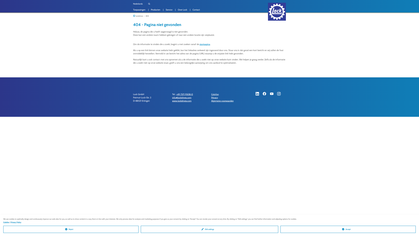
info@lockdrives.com (181, 97)
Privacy (214, 97)
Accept (348, 229)
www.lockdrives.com (181, 101)
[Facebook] (264, 94)
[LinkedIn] (257, 94)
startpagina (205, 44)
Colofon (215, 94)
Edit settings (209, 229)
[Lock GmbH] (277, 12)
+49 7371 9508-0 (184, 94)
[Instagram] (279, 94)
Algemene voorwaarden (222, 101)
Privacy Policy (16, 222)
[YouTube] (272, 94)
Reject (71, 229)
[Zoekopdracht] (149, 3)
